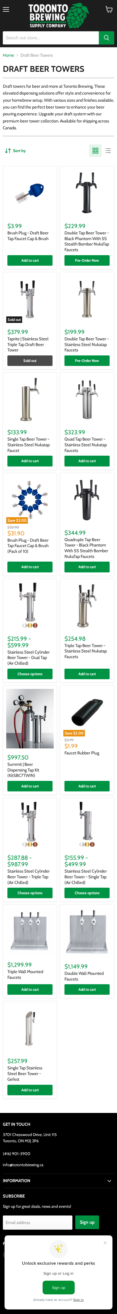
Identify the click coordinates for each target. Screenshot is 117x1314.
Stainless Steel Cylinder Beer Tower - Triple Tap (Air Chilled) (28, 877)
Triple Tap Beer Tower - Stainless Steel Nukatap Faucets (85, 651)
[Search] (106, 37)
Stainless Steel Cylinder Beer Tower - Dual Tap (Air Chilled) (28, 658)
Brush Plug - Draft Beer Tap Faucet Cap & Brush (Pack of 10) (28, 546)
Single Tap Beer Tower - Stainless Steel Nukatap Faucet (28, 445)
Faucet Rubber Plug (81, 753)
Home (8, 55)
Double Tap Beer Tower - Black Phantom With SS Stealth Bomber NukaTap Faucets (86, 241)
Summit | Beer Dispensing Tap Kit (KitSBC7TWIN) (23, 770)
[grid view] (95, 150)
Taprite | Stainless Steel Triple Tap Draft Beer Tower (28, 344)
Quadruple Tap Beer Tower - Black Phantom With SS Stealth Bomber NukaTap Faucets (86, 548)
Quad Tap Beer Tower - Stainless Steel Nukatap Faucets (85, 445)
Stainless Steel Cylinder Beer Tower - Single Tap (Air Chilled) (85, 877)
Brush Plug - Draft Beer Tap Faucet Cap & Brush (28, 235)
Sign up (87, 1222)
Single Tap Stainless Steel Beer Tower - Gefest (24, 1073)
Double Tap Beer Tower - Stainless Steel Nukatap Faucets (86, 344)
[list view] (108, 150)
